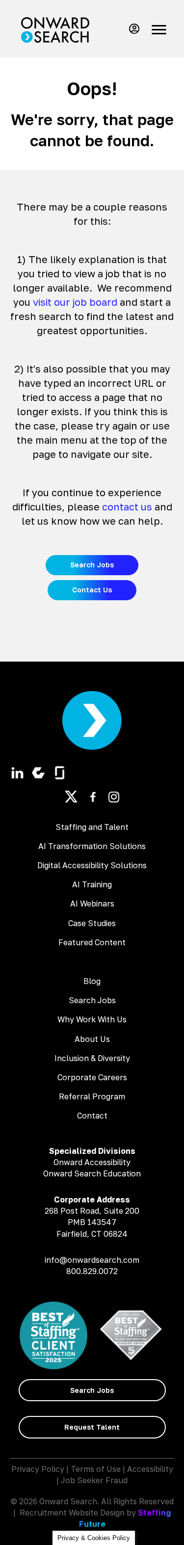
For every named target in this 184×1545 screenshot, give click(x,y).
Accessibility (150, 1469)
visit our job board (75, 302)
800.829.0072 (92, 1271)
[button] (132, 28)
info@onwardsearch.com (92, 1260)
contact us (127, 506)
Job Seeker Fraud (94, 1480)
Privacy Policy (37, 1469)
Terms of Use (96, 1469)
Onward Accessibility (92, 1162)
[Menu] (159, 30)
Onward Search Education (92, 1173)
